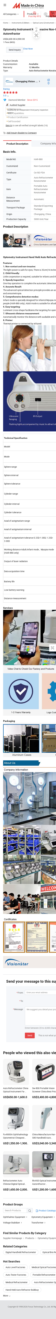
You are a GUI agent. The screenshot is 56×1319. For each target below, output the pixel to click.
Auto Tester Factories (16, 1274)
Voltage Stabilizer (11, 1222)
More (6, 1295)
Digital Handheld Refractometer (21, 1252)
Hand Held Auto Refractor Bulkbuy (22, 1289)
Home (5, 22)
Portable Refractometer (44, 1274)
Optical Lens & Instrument (43, 22)
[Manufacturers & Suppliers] (28, 5)
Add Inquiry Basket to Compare (22, 132)
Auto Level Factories (15, 1267)
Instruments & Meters (20, 22)
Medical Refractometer (17, 1282)
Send (29, 1035)
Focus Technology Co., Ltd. (39, 1306)
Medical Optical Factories (44, 1267)
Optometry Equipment (42, 1216)
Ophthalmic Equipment (14, 1216)
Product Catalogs (47, 1210)
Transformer (37, 1222)
